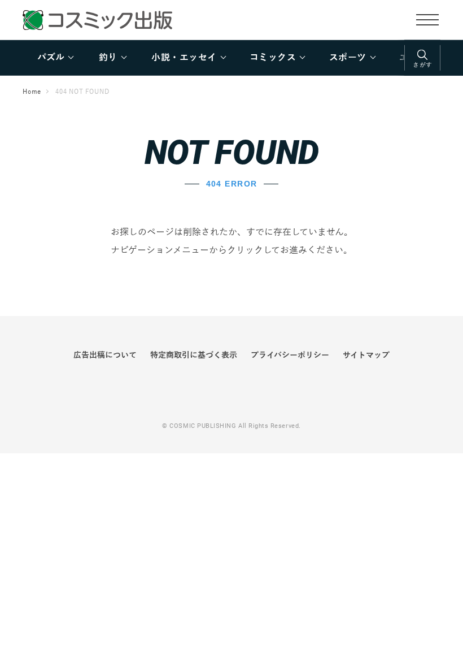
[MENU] (427, 19)
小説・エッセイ (183, 58)
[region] (231, 57)
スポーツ (347, 58)
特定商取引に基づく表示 (193, 355)
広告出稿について (105, 355)
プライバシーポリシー (290, 355)
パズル (50, 58)
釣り (108, 58)
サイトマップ (366, 355)
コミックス (273, 58)
